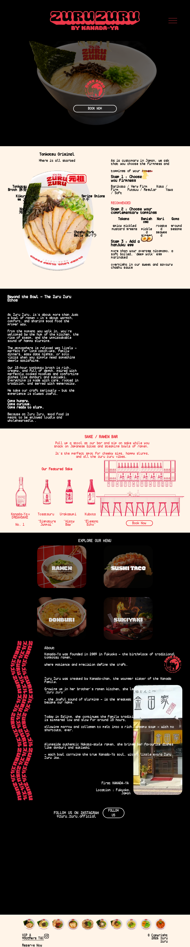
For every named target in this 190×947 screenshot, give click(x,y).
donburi (61, 619)
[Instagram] (46, 936)
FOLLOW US (113, 812)
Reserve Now (32, 945)
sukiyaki (128, 619)
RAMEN (62, 568)
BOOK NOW (95, 108)
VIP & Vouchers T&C (33, 937)
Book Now (139, 523)
